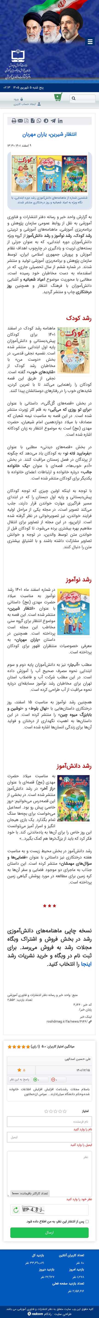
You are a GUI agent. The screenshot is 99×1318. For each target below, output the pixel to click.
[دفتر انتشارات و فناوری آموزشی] (17, 64)
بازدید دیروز (46, 1269)
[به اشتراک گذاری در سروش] (46, 120)
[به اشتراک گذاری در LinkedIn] (60, 120)
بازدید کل (38, 1255)
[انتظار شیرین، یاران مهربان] (49, 173)
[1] (46, 1111)
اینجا (86, 964)
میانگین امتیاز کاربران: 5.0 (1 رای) (52, 1046)
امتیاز (85, 1111)
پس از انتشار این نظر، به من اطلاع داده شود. (55, 1221)
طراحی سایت (62, 1314)
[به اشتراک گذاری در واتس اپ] (38, 120)
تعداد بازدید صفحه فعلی (68, 1283)
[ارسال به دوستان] (20, 120)
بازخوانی (16, 1209)
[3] (55, 1111)
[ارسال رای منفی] (58, 1079)
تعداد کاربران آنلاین (71, 1255)
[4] (60, 1111)
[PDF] (26, 120)
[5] (10, 1047)
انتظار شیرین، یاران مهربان (49, 134)
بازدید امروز (76, 1269)
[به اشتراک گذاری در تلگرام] (53, 120)
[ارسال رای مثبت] (40, 1079)
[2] (51, 1111)
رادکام (48, 1314)
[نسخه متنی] (14, 120)
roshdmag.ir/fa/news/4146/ (67, 1021)
